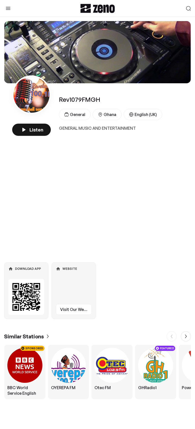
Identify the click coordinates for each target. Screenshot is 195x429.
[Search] (188, 8)
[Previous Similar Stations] (172, 336)
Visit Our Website (76, 309)
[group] (97, 371)
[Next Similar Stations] (186, 336)
